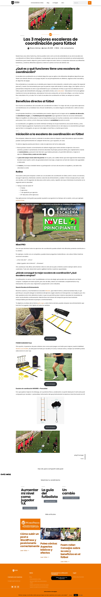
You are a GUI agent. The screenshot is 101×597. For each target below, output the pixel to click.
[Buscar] (89, 3)
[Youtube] (12, 587)
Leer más (80, 595)
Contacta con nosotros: (15, 577)
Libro (62, 3)
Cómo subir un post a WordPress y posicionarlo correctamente (29, 540)
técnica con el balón (22, 348)
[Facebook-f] (18, 587)
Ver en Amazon (50, 338)
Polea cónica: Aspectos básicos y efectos (48, 548)
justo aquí (41, 303)
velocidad (61, 91)
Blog (48, 3)
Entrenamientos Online (37, 3)
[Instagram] (15, 587)
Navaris (48, 291)
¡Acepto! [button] (70, 595)
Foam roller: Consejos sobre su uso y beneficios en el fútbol (70, 551)
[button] (1, 474)
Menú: (31, 573)
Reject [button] (76, 595)
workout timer (20, 200)
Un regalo (55, 3)
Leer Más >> (24, 550)
